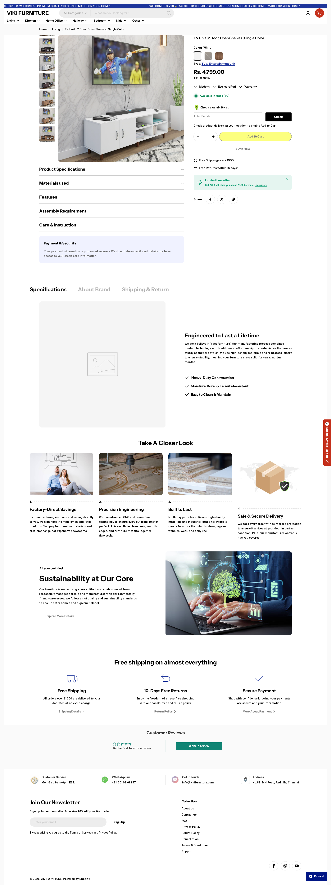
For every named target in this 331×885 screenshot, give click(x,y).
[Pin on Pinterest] (233, 199)
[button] (327, 442)
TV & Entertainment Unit (218, 63)
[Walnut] (219, 56)
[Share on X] (221, 199)
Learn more (261, 185)
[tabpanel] (165, 364)
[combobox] (116, 13)
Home (43, 29)
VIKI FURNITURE (28, 13)
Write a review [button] (199, 746)
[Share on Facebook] (210, 199)
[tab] (48, 290)
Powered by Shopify (76, 879)
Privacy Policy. (108, 832)
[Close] (287, 179)
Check (278, 117)
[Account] (308, 13)
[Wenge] (208, 56)
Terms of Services (81, 832)
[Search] (168, 13)
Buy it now (243, 149)
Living (56, 29)
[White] (197, 56)
